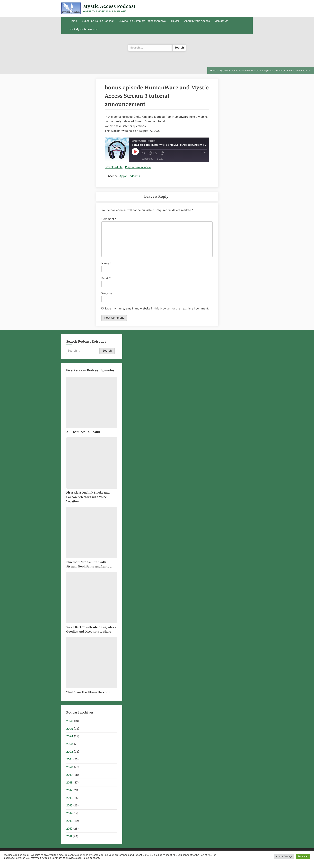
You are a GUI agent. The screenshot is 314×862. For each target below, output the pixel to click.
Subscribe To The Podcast (97, 20)
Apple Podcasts (129, 176)
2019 (69, 774)
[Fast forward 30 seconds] (163, 153)
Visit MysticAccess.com (84, 29)
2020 (69, 767)
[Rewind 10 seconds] (150, 153)
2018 (69, 782)
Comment (108, 219)
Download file (113, 167)
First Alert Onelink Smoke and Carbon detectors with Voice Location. (88, 496)
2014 (69, 813)
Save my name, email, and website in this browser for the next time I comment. (156, 308)
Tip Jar (175, 20)
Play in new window (138, 167)
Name (106, 263)
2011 (69, 836)
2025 (69, 728)
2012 (69, 828)
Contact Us (221, 20)
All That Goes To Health (83, 432)
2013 (69, 820)
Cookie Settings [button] (284, 856)
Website (106, 293)
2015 (69, 805)
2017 (69, 790)
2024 (69, 736)
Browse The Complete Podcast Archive (142, 20)
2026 (69, 721)
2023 (69, 744)
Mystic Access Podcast (109, 6)
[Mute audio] (144, 153)
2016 (69, 798)
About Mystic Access (197, 20)
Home (73, 20)
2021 (69, 759)
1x (156, 153)
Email (106, 278)
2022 (69, 751)
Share (160, 159)
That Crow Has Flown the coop (88, 692)
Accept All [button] (303, 856)
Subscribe (147, 159)
